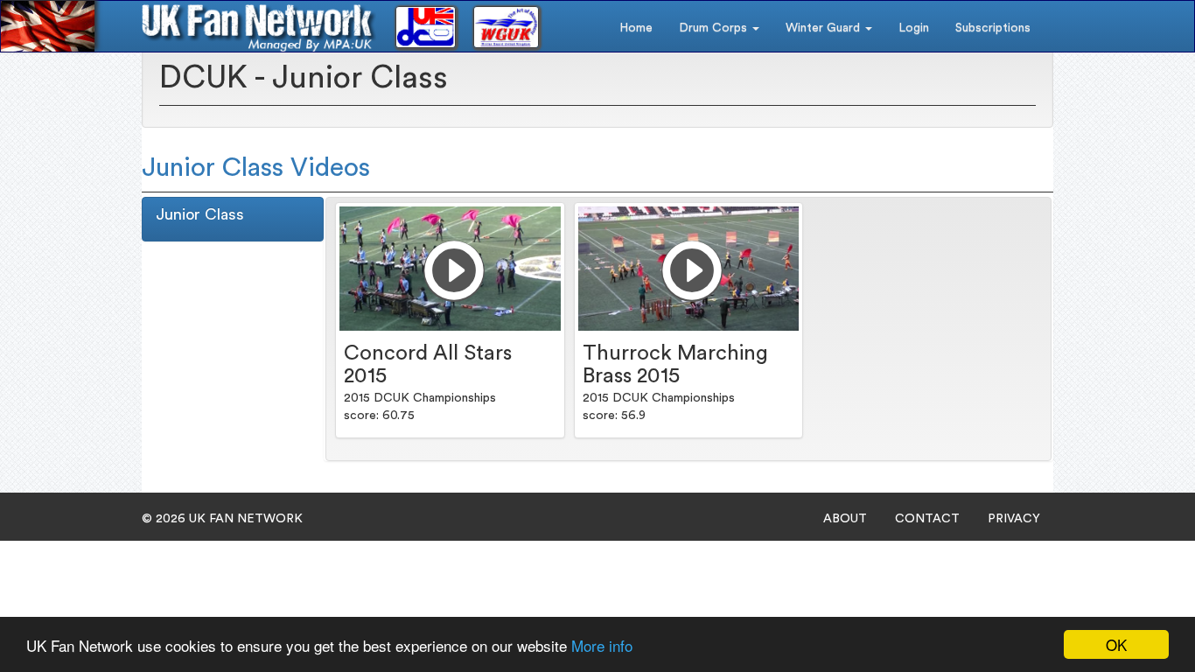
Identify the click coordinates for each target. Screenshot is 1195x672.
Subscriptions (993, 28)
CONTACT (927, 519)
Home (636, 28)
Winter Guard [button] (824, 28)
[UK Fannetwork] (259, 28)
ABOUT (845, 519)
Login (913, 28)
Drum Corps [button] (715, 28)
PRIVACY (1014, 519)
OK (1116, 644)
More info (601, 645)
